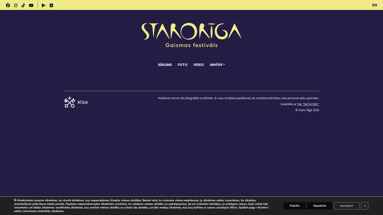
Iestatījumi (346, 206)
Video (198, 65)
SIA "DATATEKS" (308, 104)
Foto (183, 65)
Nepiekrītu (319, 206)
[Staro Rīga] (191, 35)
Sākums (165, 65)
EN (374, 5)
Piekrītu (295, 206)
